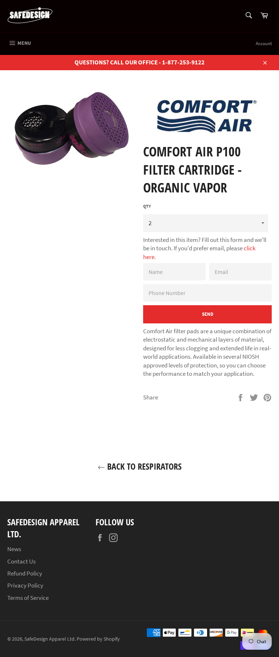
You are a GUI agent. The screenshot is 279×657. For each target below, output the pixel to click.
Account (264, 43)
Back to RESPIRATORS (143, 466)
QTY (147, 206)
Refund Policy (24, 573)
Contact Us (21, 561)
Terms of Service (28, 598)
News (14, 549)
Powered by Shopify (98, 639)
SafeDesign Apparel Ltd (49, 639)
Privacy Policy (25, 585)
